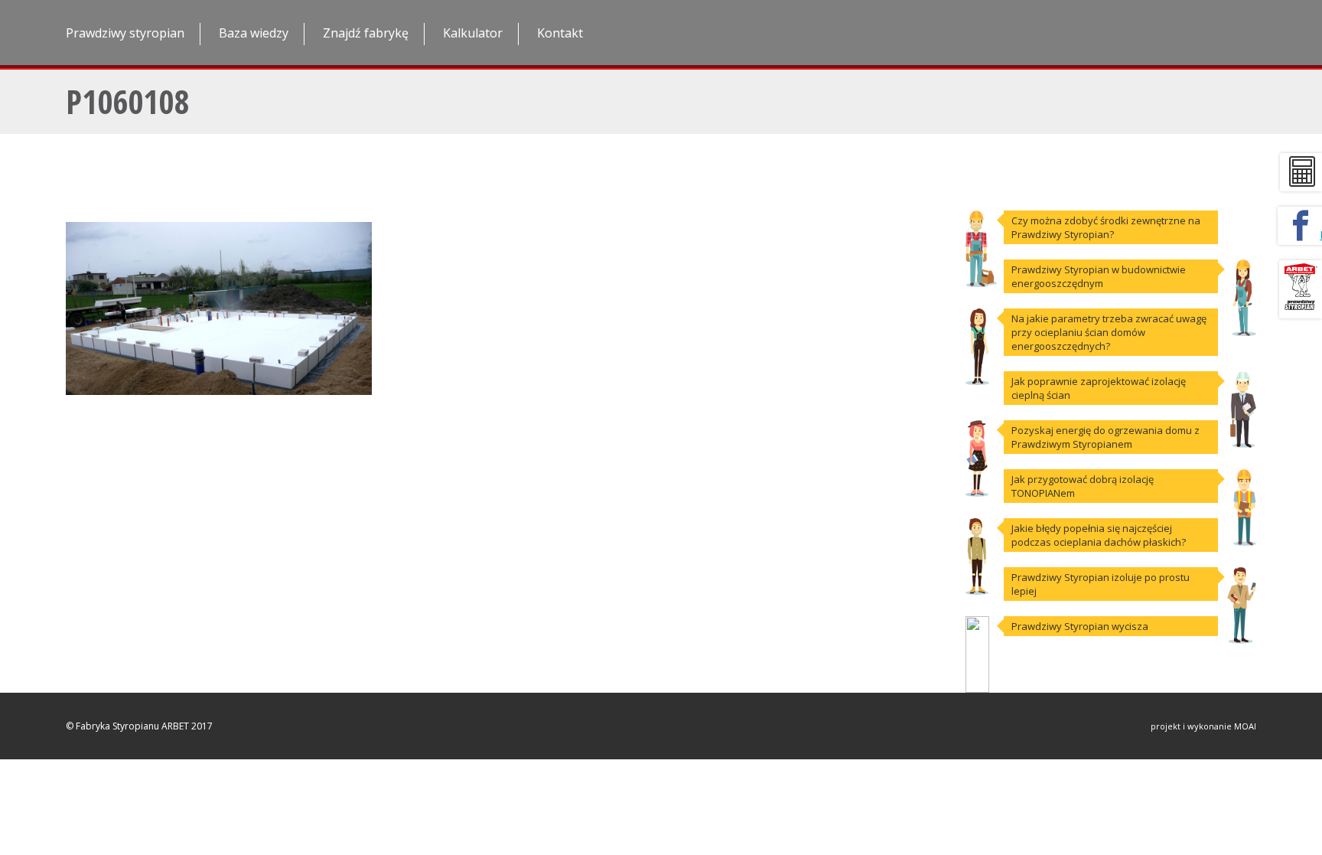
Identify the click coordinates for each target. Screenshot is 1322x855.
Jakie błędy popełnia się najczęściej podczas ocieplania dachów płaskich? (1098, 535)
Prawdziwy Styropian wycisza (1079, 626)
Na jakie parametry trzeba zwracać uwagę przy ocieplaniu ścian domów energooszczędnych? (1108, 332)
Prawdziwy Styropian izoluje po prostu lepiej (1100, 584)
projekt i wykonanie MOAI (1203, 726)
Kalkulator (473, 32)
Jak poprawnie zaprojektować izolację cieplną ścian (1098, 388)
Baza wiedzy (253, 32)
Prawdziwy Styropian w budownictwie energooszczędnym (1098, 276)
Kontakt (560, 32)
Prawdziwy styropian (125, 32)
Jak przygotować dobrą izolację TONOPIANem (1082, 486)
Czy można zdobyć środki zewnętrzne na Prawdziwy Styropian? (1105, 227)
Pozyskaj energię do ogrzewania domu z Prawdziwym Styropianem (1105, 437)
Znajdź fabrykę (366, 32)
